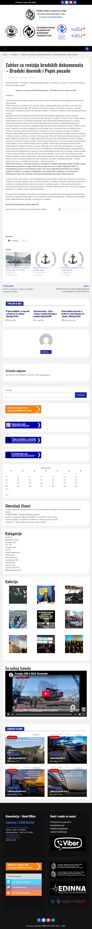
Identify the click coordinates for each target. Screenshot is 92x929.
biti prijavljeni (45, 375)
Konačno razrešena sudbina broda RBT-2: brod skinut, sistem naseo (31, 517)
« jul (6, 494)
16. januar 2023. (14, 761)
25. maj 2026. (11, 320)
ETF (7, 545)
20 (41, 483)
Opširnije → (46, 352)
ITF (6, 550)
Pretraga (8, 390)
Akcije (7, 537)
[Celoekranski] (83, 714)
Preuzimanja (10, 557)
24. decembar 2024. (69, 320)
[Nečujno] (80, 714)
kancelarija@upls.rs (13, 837)
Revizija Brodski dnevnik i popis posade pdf (22, 204)
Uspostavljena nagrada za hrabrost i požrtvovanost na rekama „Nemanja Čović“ (72, 314)
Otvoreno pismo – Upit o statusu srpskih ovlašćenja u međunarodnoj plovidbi (45, 314)
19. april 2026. (40, 320)
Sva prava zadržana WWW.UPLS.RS (40, 926)
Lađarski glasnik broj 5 (17, 758)
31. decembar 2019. (15, 794)
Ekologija (8, 542)
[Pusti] (8, 714)
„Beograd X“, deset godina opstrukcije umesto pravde (25, 522)
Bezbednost (9, 540)
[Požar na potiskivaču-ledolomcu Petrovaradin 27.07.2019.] (18, 259)
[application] (46, 694)
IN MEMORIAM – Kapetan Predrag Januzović (22, 514)
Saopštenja (9, 560)
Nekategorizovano (12, 570)
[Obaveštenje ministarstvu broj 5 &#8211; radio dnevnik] (72, 259)
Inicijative (24, 77)
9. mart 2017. (14, 77)
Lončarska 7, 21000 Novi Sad (20, 822)
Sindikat (8, 562)
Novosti (8, 555)
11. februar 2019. (57, 794)
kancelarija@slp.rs (13, 835)
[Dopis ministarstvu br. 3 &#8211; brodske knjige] (45, 259)
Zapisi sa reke (10, 568)
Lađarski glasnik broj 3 (17, 791)
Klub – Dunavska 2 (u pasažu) (17, 827)
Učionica (8, 565)
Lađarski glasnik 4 (57, 758)
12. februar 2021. (57, 761)
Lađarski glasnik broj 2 (59, 791)
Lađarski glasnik (11, 552)
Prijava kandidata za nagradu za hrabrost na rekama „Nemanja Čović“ (17, 314)
